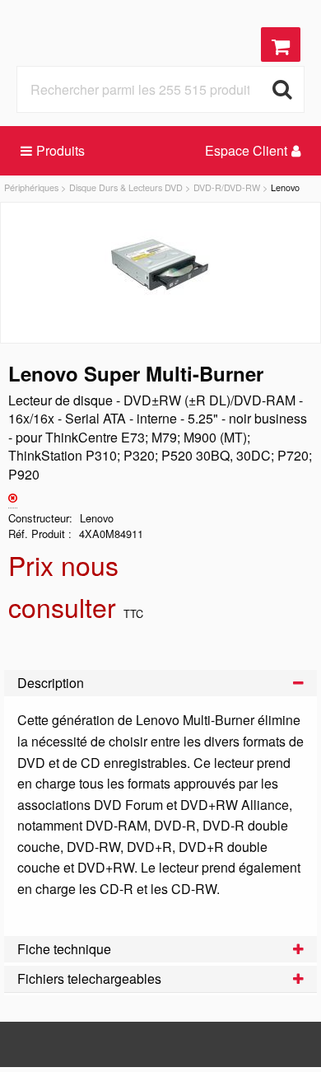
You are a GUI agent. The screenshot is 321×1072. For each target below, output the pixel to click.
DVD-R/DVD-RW (226, 187)
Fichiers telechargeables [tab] (89, 978)
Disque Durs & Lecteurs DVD (126, 187)
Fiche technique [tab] (64, 948)
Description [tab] (50, 682)
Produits (60, 150)
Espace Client (246, 150)
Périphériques (31, 187)
